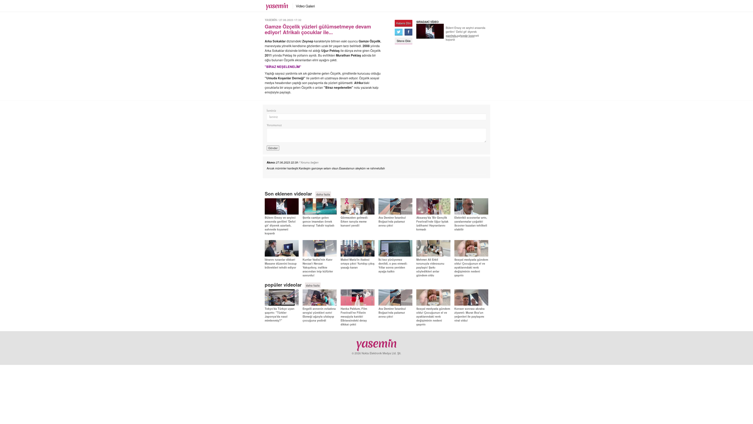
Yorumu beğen (309, 162)
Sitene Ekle (404, 41)
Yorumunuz (274, 125)
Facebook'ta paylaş (408, 32)
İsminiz (271, 110)
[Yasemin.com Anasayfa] (276, 5)
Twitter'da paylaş (399, 32)
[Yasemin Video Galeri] (303, 5)
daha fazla (323, 194)
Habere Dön (403, 23)
